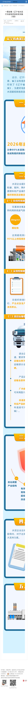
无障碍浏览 (15, 1)
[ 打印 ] (16, 20)
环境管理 (15, 5)
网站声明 (8, 670)
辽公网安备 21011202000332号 (16, 673)
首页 (10, 5)
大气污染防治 (21, 5)
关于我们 (3, 670)
